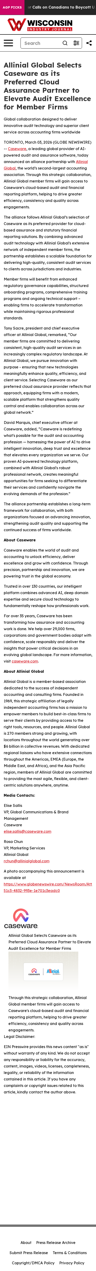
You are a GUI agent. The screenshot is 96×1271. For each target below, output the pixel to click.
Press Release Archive (55, 1242)
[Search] (65, 43)
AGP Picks (12, 7)
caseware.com (25, 661)
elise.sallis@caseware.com (27, 831)
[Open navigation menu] (8, 43)
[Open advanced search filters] (76, 43)
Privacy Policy (71, 1263)
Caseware (17, 148)
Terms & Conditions (70, 1252)
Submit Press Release (29, 1252)
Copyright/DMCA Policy (33, 1263)
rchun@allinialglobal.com (26, 861)
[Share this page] (89, 43)
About (26, 1242)
